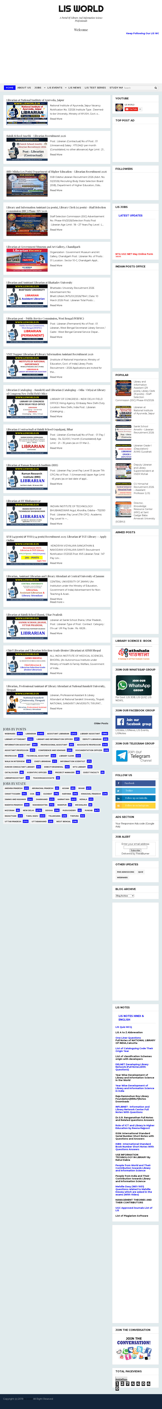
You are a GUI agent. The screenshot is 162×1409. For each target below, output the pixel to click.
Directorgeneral (53, 767)
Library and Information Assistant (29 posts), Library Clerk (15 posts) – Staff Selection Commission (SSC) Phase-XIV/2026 (135, 391)
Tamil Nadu (32, 816)
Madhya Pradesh (14, 805)
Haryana (66, 794)
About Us (24, 87)
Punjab (89, 810)
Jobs (38, 87)
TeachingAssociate (43, 778)
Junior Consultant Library (20, 767)
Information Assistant (18, 745)
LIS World (81, 8)
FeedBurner (142, 853)
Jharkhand (42, 799)
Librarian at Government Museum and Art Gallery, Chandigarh (43, 246)
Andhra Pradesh (13, 788)
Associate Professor (89, 745)
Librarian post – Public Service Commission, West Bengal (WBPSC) (45, 318)
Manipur (61, 805)
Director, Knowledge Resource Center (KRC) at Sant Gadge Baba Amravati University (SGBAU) (135, 512)
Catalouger (11, 772)
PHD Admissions (125, 872)
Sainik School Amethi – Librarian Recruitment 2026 (36, 135)
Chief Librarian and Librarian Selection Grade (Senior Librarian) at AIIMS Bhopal (53, 650)
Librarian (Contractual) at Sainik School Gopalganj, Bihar (39, 429)
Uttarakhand (39, 821)
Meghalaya (81, 805)
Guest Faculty (91, 772)
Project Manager (64, 772)
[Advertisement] (81, 58)
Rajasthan (10, 816)
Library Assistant (90, 734)
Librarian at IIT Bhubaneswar (23, 501)
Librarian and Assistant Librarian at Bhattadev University (39, 282)
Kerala (83, 799)
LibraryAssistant (14, 778)
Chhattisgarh (12, 794)
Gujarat (47, 794)
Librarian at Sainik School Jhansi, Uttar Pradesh (34, 614)
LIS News (75, 87)
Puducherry (69, 810)
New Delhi (28, 810)
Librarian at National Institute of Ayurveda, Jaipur (35, 100)
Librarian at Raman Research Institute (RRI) (32, 465)
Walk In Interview (15, 761)
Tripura (74, 816)
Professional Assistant (54, 745)
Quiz (140, 872)
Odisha (49, 810)
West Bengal (63, 821)
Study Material (121, 87)
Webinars (10, 734)
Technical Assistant (37, 756)
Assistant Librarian (58, 734)
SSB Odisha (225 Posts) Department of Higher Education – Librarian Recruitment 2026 (56, 171)
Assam (65, 788)
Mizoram (9, 810)
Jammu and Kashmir (15, 799)
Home (10, 87)
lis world (28, 1398)
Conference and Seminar (51, 750)
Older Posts (101, 723)
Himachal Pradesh (91, 794)
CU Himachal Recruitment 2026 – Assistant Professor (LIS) (144, 488)
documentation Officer (88, 750)
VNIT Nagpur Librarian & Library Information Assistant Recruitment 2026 (49, 354)
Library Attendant (15, 739)
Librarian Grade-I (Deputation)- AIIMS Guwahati (143, 448)
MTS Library (79, 767)
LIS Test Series (95, 87)
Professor (11, 756)
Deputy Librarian (92, 739)
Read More (56, 118)
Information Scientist (72, 761)
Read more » (57, 602)
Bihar (81, 788)
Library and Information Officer (55, 739)
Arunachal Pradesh (42, 788)
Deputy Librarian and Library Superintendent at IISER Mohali (144, 469)
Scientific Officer (37, 772)
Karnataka (63, 799)
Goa (32, 794)
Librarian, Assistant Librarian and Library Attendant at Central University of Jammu (55, 576)
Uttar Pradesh (13, 821)
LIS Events (54, 87)
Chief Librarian (42, 761)
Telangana (54, 816)
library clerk (66, 756)
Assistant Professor (16, 750)
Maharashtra (40, 805)
